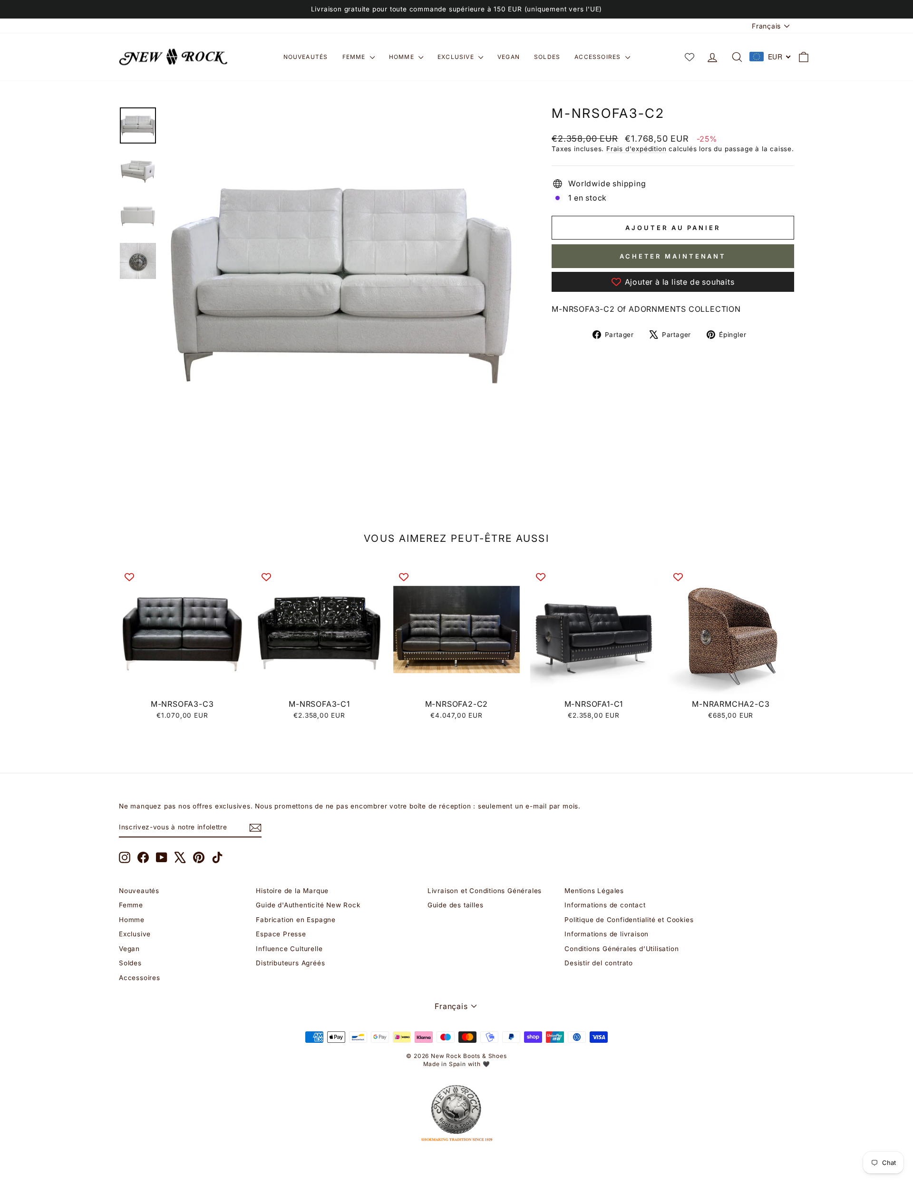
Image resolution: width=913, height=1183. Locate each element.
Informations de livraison (606, 934)
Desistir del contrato (598, 963)
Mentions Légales (594, 890)
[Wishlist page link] (689, 57)
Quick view (182, 683)
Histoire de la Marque (292, 890)
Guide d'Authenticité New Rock (308, 905)
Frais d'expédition (636, 149)
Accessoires (598, 56)
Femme (355, 56)
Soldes (547, 56)
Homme (402, 56)
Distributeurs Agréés (290, 963)
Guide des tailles (455, 905)
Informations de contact (604, 905)
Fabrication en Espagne (296, 919)
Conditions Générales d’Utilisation (621, 948)
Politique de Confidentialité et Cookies (628, 919)
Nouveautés (305, 56)
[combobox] (770, 56)
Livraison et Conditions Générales (484, 890)
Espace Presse (281, 934)
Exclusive (456, 56)
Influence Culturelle (289, 948)
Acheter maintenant (673, 256)
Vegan (508, 56)
